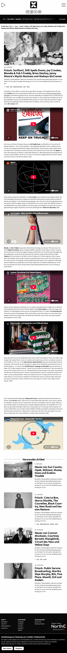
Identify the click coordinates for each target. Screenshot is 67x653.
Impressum (4, 628)
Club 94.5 (4, 624)
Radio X (11, 26)
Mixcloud (20, 628)
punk (7, 86)
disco (28, 86)
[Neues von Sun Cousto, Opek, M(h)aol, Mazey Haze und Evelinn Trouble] (18, 470)
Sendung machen (40, 624)
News (16, 26)
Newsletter (4, 622)
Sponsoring (38, 622)
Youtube (20, 626)
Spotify (20, 630)
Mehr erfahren (7, 648)
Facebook (20, 624)
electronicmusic (17, 86)
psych (45, 559)
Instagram (21, 622)
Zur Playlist (62, 19)
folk (41, 559)
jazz (11, 86)
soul (24, 86)
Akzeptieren (18, 648)
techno (52, 524)
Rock (56, 524)
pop (38, 524)
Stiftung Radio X (6, 626)
